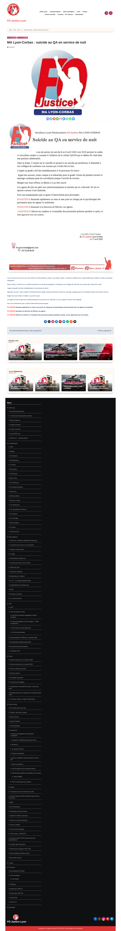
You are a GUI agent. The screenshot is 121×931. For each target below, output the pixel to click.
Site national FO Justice (17, 871)
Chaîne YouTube (15, 429)
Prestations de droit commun (18, 811)
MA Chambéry (14, 522)
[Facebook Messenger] (73, 118)
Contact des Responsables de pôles (21, 416)
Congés (12, 554)
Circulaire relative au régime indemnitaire (22, 699)
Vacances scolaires (16, 594)
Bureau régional (15, 420)
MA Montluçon (14, 460)
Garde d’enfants (15, 721)
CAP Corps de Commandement (21, 628)
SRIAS (12, 787)
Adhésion (13, 884)
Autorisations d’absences (17, 558)
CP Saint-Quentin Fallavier (18, 509)
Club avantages (15, 875)
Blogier (71, 928)
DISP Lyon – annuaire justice (19, 438)
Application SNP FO (16, 888)
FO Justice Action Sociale (18, 708)
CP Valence (13, 514)
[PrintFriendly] (67, 118)
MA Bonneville (14, 531)
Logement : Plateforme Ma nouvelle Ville (24, 740)
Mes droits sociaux (15, 857)
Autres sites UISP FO (16, 893)
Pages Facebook (15, 424)
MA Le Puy (13, 478)
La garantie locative (18, 749)
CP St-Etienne (14, 482)
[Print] (54, 118)
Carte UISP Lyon (15, 433)
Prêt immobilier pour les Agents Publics (23, 768)
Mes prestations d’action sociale (19, 853)
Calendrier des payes (16, 677)
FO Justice (69, 14)
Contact (61, 14)
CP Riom (13, 465)
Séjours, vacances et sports (18, 712)
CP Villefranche (15, 505)
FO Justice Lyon (16, 20)
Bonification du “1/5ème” (17, 576)
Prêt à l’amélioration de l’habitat (21, 782)
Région (12, 451)
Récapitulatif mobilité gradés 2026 (22, 355)
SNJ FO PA (13, 897)
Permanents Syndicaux (17, 411)
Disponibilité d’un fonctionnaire (19, 585)
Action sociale (50, 14)
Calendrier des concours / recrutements (22, 545)
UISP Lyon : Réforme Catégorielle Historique (23, 540)
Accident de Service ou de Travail (20, 563)
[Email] (57, 118)
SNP (11, 447)
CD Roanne (13, 473)
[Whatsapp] (70, 118)
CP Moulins (13, 456)
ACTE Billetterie (15, 807)
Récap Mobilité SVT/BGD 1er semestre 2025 (23, 637)
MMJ (11, 802)
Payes (85, 11)
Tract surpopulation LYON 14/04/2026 (59, 355)
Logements (13, 730)
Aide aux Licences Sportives (18, 820)
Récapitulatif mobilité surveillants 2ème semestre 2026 (99, 388)
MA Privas (13, 491)
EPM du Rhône (14, 496)
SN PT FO (13, 902)
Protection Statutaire (16, 571)
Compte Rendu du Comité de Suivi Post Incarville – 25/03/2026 (95, 354)
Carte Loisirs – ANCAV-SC (18, 833)
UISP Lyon (44, 11)
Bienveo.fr (15, 744)
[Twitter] (50, 118)
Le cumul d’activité (15, 598)
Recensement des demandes (19, 646)
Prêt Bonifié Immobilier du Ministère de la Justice (26, 773)
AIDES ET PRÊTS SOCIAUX (19, 815)
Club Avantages (15, 725)
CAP (79, 11)
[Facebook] (47, 118)
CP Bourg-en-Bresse (16, 487)
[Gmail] (60, 118)
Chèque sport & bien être (17, 844)
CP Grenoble (14, 518)
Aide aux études (15, 824)
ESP (93, 350)
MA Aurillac (13, 469)
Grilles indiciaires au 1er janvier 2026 (21, 660)
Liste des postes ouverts (17, 611)
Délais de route (14, 567)
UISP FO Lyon (60, 351)
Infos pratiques (69, 11)
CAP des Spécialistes (18, 632)
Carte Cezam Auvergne (17, 829)
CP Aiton (13, 527)
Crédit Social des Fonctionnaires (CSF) (22, 791)
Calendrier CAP (15, 651)
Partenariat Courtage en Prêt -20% (20, 849)
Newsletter (79, 14)
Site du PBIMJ (18, 776)
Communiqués (55, 11)
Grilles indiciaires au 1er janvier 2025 (21, 664)
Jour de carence (15, 673)
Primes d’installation (18, 753)
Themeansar (78, 928)
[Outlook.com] (63, 118)
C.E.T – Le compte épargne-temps (20, 580)
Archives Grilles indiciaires (18, 668)
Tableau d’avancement (17, 549)
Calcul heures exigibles (17, 682)
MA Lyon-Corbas (22, 37)
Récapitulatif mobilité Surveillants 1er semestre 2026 (20, 388)
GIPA (11, 589)
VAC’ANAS (15, 879)
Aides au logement (17, 764)
